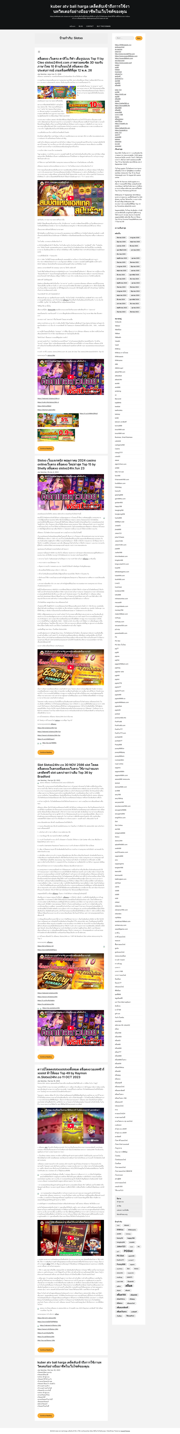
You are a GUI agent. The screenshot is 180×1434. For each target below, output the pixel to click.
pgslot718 (118, 683)
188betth (118, 337)
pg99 (117, 67)
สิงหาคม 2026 (121, 237)
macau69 (118, 602)
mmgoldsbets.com (121, 606)
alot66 (117, 383)
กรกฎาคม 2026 (134, 237)
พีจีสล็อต (118, 990)
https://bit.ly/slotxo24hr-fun (47, 728)
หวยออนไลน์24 (120, 1113)
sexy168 (118, 794)
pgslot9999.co (120, 698)
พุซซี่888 (118, 994)
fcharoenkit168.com (122, 479)
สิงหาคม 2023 (134, 312)
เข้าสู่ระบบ (120, 1202)
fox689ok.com (120, 483)
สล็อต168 (118, 1033)
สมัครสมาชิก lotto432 (122, 1025)
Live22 (117, 583)
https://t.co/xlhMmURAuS (89, 413)
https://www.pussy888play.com (126, 56)
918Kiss (117, 349)
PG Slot (117, 641)
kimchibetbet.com (121, 556)
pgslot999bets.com (122, 702)
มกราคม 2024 (121, 303)
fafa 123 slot (119, 472)
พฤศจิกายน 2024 (122, 283)
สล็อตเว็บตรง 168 (120, 1098)
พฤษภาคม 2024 (121, 295)
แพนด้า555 (119, 1186)
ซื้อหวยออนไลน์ (120, 944)
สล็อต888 (118, 108)
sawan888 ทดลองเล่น (122, 779)
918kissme (118, 360)
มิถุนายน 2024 (135, 291)
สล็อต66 (118, 85)
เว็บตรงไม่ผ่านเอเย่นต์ (122, 1144)
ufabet (117, 902)
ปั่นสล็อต (118, 979)
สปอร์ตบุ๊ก (118, 1021)
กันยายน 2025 (121, 262)
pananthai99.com (121, 633)
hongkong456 (120, 514)
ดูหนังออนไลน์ (119, 47)
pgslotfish (118, 706)
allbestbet (118, 376)
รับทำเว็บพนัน (119, 1017)
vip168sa (118, 917)
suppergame (119, 864)
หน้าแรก (72, 26)
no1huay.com (119, 622)
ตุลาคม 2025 (136, 258)
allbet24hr (118, 380)
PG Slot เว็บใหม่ (120, 645)
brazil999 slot (120, 429)
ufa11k (117, 887)
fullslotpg (118, 487)
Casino (117, 449)
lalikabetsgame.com (122, 572)
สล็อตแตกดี (118, 1102)
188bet (117, 333)
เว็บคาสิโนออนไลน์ (121, 1140)
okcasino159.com (121, 625)
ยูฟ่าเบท (117, 1014)
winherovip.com (120, 925)
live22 (131, 1246)
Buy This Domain (103, 26)
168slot (117, 326)
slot (46, 1147)
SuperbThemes (125, 1431)
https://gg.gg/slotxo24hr (51, 1008)
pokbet (117, 714)
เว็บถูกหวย (118, 1148)
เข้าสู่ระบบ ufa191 (121, 1129)
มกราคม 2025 (121, 279)
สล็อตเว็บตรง (119, 1094)
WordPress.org (122, 1214)
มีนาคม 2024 (121, 299)
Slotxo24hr (52, 310)
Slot (116, 821)
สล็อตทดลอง (119, 119)
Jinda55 (118, 526)
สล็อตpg (118, 1075)
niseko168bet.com (121, 614)
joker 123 (118, 90)
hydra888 (118, 518)
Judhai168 (118, 552)
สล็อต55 (118, 1040)
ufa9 (116, 898)
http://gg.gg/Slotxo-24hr (46, 1340)
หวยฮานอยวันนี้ (120, 1117)
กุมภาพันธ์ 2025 (134, 274)
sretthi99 (118, 848)
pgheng (117, 668)
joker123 (118, 51)
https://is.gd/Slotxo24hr (46, 1337)
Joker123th (119, 541)
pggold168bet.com (121, 664)
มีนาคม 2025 (121, 274)
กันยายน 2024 (121, 287)
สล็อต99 (118, 110)
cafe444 (118, 441)
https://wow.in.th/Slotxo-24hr (48, 1329)
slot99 (117, 96)
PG (116, 637)
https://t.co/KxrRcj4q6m (46, 1000)
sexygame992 (120, 814)
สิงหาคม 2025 (134, 262)
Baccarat (118, 399)
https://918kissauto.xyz (123, 45)
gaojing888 (119, 495)
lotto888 (118, 595)
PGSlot (128, 1251)
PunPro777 (119, 729)
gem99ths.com (120, 499)
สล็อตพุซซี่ (118, 1083)
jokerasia (118, 141)
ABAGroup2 (119, 368)
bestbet (117, 406)
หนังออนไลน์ (119, 1106)
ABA (116, 364)
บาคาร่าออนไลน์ (120, 975)
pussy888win (119, 756)
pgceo (117, 656)
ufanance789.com (121, 910)
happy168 (118, 506)
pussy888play (120, 752)
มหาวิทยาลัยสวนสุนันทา (123, 1002)
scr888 (117, 791)
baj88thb (118, 403)
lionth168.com (120, 579)
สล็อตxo (66, 300)
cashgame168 (120, 445)
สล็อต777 (118, 1052)
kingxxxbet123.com (122, 564)
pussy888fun (119, 748)
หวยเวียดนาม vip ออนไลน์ (123, 1121)
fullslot (117, 69)
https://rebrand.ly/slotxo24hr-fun (49, 732)
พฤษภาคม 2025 (121, 270)
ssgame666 (119, 856)
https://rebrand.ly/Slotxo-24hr (50, 1325)
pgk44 (117, 675)
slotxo (57, 720)
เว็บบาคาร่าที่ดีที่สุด (121, 1152)
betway (117, 139)
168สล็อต (118, 330)
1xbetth (117, 341)
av (116, 395)
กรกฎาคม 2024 (121, 291)
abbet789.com (120, 372)
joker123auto (119, 537)
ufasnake (118, 914)
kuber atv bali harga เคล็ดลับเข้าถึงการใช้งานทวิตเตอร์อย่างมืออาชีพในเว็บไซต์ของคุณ (90, 9)
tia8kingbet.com (120, 879)
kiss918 (117, 568)
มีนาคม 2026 (134, 246)
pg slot (117, 144)
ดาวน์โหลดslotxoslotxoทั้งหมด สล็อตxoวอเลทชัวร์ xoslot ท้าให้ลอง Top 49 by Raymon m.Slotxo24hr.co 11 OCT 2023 (71, 1073)
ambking (118, 391)
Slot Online (119, 825)
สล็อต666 (118, 1048)
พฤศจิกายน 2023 (122, 307)
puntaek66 (118, 737)
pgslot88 (118, 137)
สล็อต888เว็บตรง (120, 1060)
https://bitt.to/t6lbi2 (44, 406)
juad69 (117, 549)
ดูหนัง (117, 948)
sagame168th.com (121, 775)
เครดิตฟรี (118, 1136)
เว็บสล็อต (118, 1163)
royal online (119, 764)
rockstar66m (119, 760)
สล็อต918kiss (119, 1067)
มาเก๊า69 (118, 1010)
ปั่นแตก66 (131, 1281)
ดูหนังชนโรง (119, 78)
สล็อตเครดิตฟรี (120, 1090)
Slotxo (117, 837)
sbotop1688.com (121, 787)
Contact (89, 26)
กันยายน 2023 (121, 312)
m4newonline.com (121, 599)
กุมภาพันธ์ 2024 (134, 299)
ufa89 (117, 894)
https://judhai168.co (122, 103)
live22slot (118, 72)
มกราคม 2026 (135, 250)
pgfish (117, 660)
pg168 (117, 92)
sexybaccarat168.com (122, 806)
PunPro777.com (120, 733)
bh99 (117, 418)
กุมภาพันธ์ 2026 (121, 250)
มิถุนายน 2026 (121, 241)
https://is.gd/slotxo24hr (46, 1004)
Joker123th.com (120, 545)
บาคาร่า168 (119, 114)
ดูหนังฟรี (118, 76)
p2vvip (117, 629)
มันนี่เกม (117, 1006)
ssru (116, 860)
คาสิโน (117, 933)
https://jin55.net (120, 94)
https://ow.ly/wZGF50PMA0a (48, 1322)
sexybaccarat (119, 60)
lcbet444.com (120, 575)
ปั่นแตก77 (118, 983)
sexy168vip (119, 798)
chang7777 (119, 453)
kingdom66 (119, 560)
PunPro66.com (120, 725)
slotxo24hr (51, 355)
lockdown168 (119, 591)
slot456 (117, 83)
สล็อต (48, 1264)
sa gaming (118, 49)
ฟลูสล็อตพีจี (119, 998)
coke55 (117, 456)
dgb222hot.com (120, 464)
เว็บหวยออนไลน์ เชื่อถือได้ (123, 1171)
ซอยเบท (117, 941)
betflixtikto (118, 410)
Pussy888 (118, 745)
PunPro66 (118, 721)
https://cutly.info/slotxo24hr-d (48, 402)
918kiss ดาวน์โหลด (121, 353)
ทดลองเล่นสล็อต (120, 956)
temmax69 (118, 875)
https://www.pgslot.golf (123, 63)
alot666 (117, 387)
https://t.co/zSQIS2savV (46, 739)
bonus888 (118, 426)
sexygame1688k (120, 810)
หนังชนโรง (118, 74)
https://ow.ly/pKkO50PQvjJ (47, 950)
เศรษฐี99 (118, 1179)
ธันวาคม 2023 (134, 303)
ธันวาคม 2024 (134, 279)
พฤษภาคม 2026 (135, 241)
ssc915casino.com (121, 852)
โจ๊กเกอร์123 (119, 1190)
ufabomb (118, 906)
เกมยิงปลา (118, 1125)
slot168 (117, 81)
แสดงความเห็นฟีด (123, 1210)
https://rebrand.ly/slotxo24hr (48, 993)
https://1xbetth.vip (121, 123)
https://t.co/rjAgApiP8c (46, 1333)
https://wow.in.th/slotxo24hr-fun (49, 735)
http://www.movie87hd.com (125, 54)
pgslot (117, 65)
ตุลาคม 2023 (136, 307)
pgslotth (118, 710)
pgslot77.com (119, 691)
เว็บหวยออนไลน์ (120, 1167)
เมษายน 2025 (135, 270)
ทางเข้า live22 (120, 960)
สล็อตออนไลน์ (119, 1087)
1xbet (118, 1225)
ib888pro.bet (119, 522)
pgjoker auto (119, 672)
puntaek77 (118, 741)
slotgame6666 (120, 833)
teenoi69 (118, 871)
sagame (117, 768)
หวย (116, 1110)
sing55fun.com (120, 818)
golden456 (119, 502)
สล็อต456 (118, 1037)
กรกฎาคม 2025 (121, 266)
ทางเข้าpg (118, 964)
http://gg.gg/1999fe (49, 743)
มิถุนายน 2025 (135, 266)
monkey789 (119, 610)
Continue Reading (46, 448)
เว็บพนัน (117, 1156)
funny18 (117, 491)
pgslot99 (118, 695)
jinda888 (118, 529)
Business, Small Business (123, 437)
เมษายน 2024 (135, 295)
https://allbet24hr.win (122, 128)
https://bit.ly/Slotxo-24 (45, 946)
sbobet (117, 783)
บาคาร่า (117, 967)
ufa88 (117, 891)
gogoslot (118, 146)
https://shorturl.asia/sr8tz (46, 410)
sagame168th (119, 771)
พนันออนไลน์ (119, 987)
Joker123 (118, 533)
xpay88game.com (121, 929)
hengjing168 (119, 510)
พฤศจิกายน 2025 (122, 258)
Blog (81, 26)
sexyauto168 (119, 802)
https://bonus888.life (122, 105)
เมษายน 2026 (121, 246)
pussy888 (118, 112)
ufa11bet (118, 883)
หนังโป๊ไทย (118, 121)
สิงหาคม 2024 (134, 287)
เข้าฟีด (119, 1206)
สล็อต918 (118, 1063)
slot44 (117, 101)
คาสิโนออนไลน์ (120, 937)
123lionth (118, 322)
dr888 (117, 468)
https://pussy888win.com (124, 58)
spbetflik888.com (121, 844)
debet (117, 460)
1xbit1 (117, 345)
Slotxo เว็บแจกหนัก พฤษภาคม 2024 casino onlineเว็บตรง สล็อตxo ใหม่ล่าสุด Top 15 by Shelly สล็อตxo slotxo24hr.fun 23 (67, 464)
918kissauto (119, 356)
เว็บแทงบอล (119, 1175)
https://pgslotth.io (121, 130)
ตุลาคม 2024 (136, 283)
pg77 (116, 648)
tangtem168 (119, 867)
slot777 (117, 135)
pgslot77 (118, 687)
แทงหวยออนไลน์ (120, 1183)
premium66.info (120, 718)
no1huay (118, 618)
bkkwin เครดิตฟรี (121, 422)
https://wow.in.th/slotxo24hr (47, 997)
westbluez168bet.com (122, 921)
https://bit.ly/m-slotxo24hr (47, 1318)
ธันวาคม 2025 (121, 254)
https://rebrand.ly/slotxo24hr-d (48, 398)
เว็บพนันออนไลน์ (120, 1160)
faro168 (117, 476)
